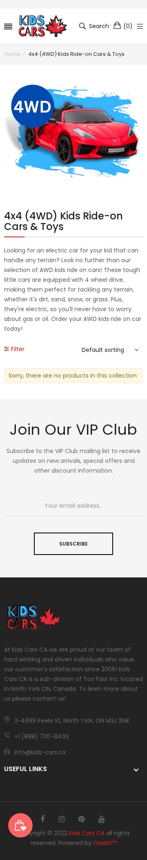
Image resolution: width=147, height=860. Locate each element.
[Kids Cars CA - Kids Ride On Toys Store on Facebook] (42, 819)
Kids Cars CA (87, 833)
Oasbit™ (104, 843)
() (128, 26)
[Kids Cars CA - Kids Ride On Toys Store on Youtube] (101, 819)
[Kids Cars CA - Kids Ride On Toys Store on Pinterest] (81, 819)
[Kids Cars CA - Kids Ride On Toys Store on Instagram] (61, 819)
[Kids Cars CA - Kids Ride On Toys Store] (42, 26)
